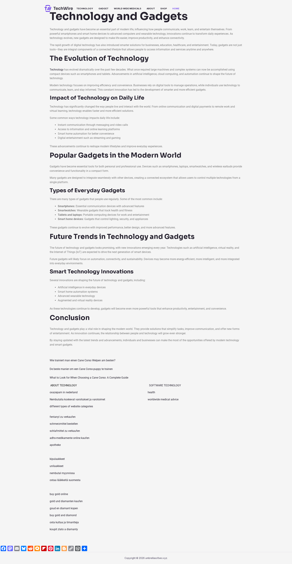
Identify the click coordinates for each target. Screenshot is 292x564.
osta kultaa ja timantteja (64, 522)
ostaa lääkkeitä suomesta (65, 480)
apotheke (55, 444)
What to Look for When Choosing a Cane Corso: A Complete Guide (89, 377)
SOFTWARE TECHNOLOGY (165, 385)
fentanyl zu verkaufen (63, 416)
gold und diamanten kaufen (66, 501)
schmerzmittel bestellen (64, 423)
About (151, 8)
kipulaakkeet (57, 459)
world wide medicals (127, 8)
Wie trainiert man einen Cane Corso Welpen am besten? (82, 360)
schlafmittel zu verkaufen (65, 430)
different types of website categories (71, 406)
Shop (163, 8)
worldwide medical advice (163, 399)
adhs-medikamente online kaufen (69, 438)
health (151, 392)
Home (175, 8)
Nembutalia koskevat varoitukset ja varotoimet (77, 399)
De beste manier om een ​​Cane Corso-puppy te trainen (81, 369)
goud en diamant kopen (64, 508)
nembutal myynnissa (62, 473)
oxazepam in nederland (64, 392)
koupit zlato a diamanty (64, 529)
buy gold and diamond (63, 515)
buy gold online (59, 494)
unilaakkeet (56, 466)
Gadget (103, 8)
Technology (84, 8)
